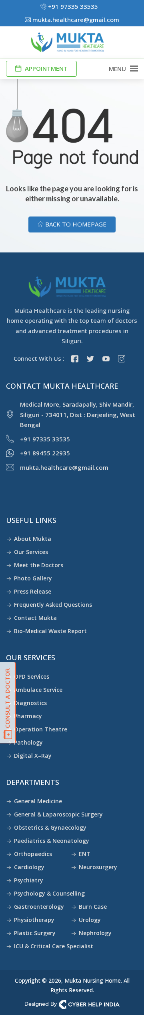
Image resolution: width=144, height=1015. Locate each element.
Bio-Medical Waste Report (50, 631)
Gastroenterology (39, 906)
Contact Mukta (35, 618)
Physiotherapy (34, 920)
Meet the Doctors (38, 565)
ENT (84, 854)
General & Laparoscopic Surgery (58, 814)
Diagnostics (30, 703)
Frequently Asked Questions (53, 604)
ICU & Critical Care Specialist (53, 946)
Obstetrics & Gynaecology (50, 827)
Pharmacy (28, 716)
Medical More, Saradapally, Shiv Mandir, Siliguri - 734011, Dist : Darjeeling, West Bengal (77, 414)
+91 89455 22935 (45, 453)
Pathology (28, 742)
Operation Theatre (40, 729)
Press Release (32, 591)
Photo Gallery (33, 578)
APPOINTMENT (45, 68)
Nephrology (95, 933)
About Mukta (32, 538)
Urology (90, 920)
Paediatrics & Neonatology (51, 840)
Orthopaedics (33, 854)
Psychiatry (28, 880)
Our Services (31, 552)
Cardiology (29, 867)
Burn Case (93, 906)
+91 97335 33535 (72, 6)
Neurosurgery (98, 867)
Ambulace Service (38, 689)
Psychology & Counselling (49, 893)
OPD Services (31, 676)
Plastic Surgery (35, 933)
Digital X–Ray (33, 755)
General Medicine (38, 801)
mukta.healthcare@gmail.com (75, 20)
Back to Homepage (75, 224)
